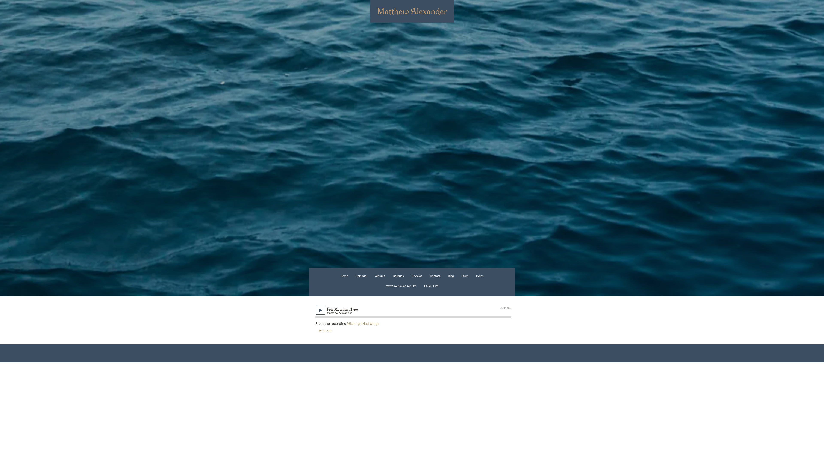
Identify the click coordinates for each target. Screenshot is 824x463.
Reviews (417, 276)
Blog (451, 276)
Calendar (361, 276)
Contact (435, 276)
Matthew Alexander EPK (401, 285)
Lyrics (480, 276)
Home (344, 276)
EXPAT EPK (431, 285)
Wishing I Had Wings (363, 324)
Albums (380, 276)
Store (465, 276)
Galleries (398, 276)
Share (327, 330)
